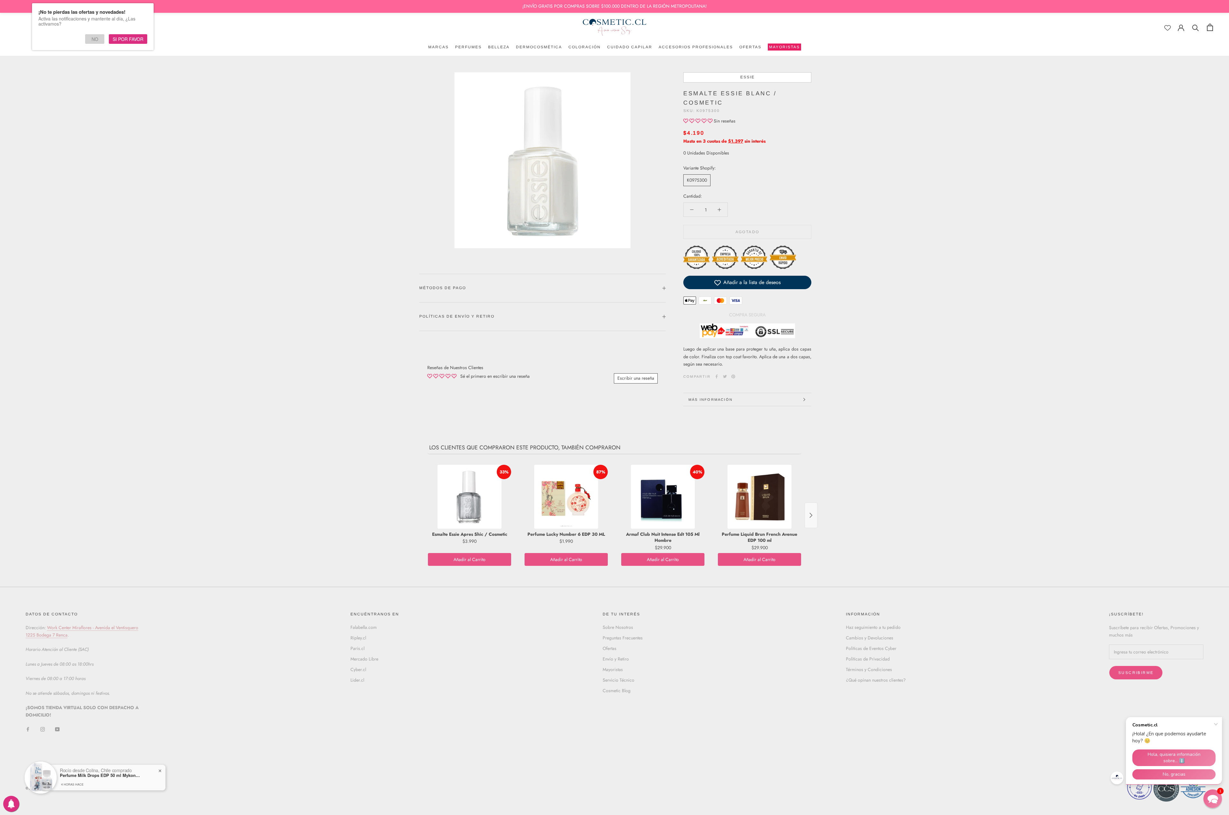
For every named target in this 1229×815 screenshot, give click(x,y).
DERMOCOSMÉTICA (539, 47)
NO (95, 39)
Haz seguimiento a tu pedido (873, 627)
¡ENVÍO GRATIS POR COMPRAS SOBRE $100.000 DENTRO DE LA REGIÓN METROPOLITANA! (614, 6)
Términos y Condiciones (869, 669)
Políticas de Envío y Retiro (456, 316)
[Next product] (811, 515)
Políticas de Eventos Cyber (871, 648)
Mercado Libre (364, 659)
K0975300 (697, 180)
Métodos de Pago (442, 288)
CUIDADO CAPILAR (629, 47)
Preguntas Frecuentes (623, 638)
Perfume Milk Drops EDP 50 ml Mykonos (100, 775)
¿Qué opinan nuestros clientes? (876, 680)
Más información (710, 399)
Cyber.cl (358, 669)
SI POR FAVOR (128, 39)
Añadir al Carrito (470, 559)
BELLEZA (499, 47)
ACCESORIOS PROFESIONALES (696, 47)
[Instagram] (42, 729)
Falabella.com (363, 627)
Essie (747, 77)
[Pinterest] (733, 376)
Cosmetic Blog (617, 690)
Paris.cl (357, 648)
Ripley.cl (358, 638)
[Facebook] (717, 376)
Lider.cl (357, 680)
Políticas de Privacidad (868, 659)
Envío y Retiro (616, 659)
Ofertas (609, 648)
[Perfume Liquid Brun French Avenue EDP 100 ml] (759, 497)
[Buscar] (1195, 27)
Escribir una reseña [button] (635, 378)
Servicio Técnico (618, 680)
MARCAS (438, 47)
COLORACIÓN (584, 47)
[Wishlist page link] (1167, 28)
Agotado (747, 232)
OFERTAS (750, 47)
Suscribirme (1135, 672)
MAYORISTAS (784, 48)
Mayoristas (613, 669)
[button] (698, 121)
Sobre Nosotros (618, 627)
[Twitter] (725, 376)
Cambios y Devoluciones (869, 638)
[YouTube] (57, 729)
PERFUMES (468, 47)
